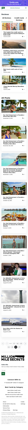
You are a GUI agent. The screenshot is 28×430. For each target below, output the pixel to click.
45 (12, 347)
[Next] (25, 343)
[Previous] (3, 343)
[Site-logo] (3, 8)
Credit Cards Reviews (19, 19)
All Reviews (6, 18)
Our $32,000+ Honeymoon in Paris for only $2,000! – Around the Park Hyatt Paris (14, 307)
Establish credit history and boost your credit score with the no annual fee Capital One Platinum (13, 52)
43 (21, 343)
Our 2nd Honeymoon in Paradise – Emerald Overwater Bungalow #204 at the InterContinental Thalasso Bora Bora (14, 170)
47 (19, 347)
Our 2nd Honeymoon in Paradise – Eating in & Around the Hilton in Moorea (14, 225)
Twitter (14, 382)
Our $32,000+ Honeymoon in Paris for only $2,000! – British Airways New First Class (14, 279)
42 (17, 343)
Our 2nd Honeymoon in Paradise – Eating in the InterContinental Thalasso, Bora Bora (14, 142)
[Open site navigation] (26, 8)
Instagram (21, 382)
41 (14, 343)
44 (9, 347)
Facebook (8, 382)
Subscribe (4, 364)
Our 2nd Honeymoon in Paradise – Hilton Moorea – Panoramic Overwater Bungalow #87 (14, 252)
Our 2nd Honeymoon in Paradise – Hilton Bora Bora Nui (14, 115)
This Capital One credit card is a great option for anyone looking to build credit (13, 33)
